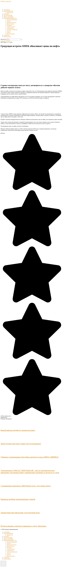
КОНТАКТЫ (7, 36)
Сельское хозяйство (12, 29)
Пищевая (9, 25)
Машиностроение (11, 22)
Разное (8, 32)
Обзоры (8, 42)
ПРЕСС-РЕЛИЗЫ (8, 16)
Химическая (10, 28)
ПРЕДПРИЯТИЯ (8, 11)
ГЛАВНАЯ (7, 9)
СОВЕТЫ (6, 35)
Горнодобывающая (12, 19)
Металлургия (10, 24)
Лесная (9, 21)
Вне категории (11, 33)
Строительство (11, 26)
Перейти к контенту (6, 1)
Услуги (9, 31)
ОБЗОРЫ (6, 14)
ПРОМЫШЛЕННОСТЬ (10, 18)
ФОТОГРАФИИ (8, 15)
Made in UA (10, 12)
